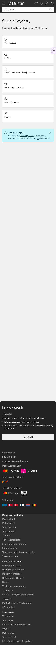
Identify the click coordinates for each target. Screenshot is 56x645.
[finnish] (22, 505)
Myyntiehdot (8, 519)
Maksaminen (8, 633)
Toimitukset (8, 620)
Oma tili (6, 628)
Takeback (7, 599)
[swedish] (4, 505)
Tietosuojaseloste (11, 539)
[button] (36, 3)
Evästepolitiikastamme (14, 544)
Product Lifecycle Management (18, 594)
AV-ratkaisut (8, 607)
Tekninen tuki (9, 637)
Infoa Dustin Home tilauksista (17, 641)
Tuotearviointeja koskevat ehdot (18, 552)
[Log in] (46, 3)
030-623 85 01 (25, 138)
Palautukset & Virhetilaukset (16, 624)
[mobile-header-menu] (3, 3)
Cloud (5, 582)
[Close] (50, 133)
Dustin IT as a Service (13, 569)
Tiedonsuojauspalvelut (13, 586)
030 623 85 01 (9, 457)
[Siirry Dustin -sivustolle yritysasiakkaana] (16, 3)
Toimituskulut (9, 531)
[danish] (16, 505)
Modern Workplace (12, 573)
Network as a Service (13, 578)
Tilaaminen (7, 616)
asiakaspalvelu (27, 135)
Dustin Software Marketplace (17, 603)
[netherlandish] (28, 505)
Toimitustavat (9, 527)
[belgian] (34, 505)
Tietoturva (7, 590)
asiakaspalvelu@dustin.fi (15, 461)
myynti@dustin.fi (42, 138)
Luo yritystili (28, 437)
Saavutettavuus (10, 556)
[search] (50, 9)
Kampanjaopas (9, 548)
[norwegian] (10, 505)
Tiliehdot (6, 535)
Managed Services (11, 565)
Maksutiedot (8, 523)
